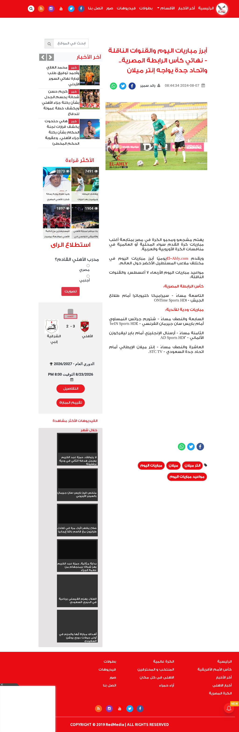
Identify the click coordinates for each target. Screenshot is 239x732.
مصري (84, 270)
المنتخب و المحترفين (155, 669)
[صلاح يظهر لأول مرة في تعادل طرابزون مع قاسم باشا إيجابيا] (77, 516)
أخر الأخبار (186, 8)
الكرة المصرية (220, 693)
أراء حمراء (166, 685)
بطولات (146, 8)
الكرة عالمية (163, 662)
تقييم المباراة (70, 403)
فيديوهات (126, 8)
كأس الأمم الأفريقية (214, 669)
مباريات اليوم (151, 465)
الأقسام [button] (167, 8)
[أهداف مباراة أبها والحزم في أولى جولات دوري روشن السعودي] (77, 629)
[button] (42, 57)
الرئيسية (205, 8)
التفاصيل (70, 389)
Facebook (132, 86)
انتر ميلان (192, 465)
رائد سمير (147, 86)
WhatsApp (113, 86)
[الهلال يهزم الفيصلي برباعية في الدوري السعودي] (77, 593)
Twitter (122, 86)
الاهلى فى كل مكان (157, 677)
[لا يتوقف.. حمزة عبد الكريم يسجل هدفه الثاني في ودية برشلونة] (77, 445)
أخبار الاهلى (222, 685)
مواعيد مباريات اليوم (187, 477)
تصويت (70, 291)
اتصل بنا (95, 8)
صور (109, 8)
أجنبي (84, 280)
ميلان (173, 465)
